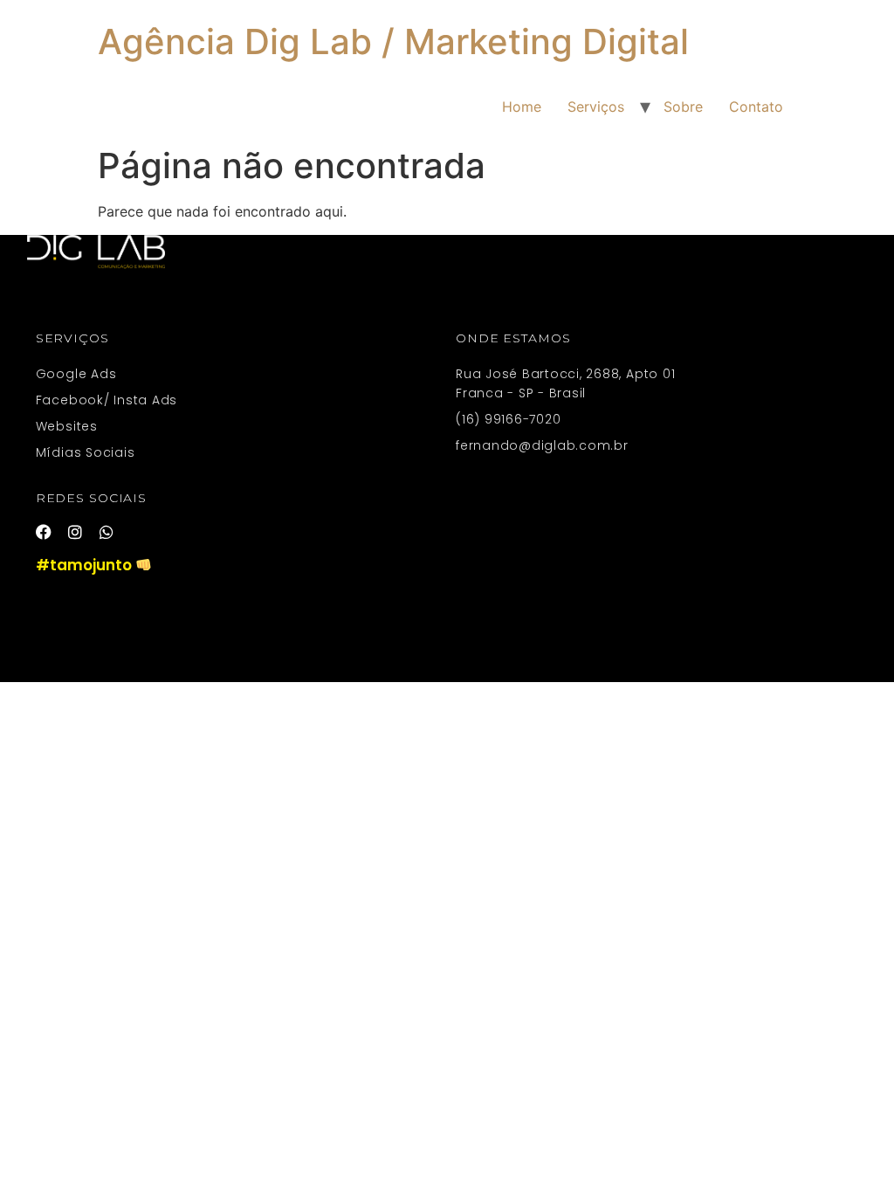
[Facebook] (44, 532)
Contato (756, 106)
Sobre (683, 106)
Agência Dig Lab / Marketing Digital (393, 41)
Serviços (595, 106)
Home (521, 106)
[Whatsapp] (106, 532)
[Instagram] (75, 532)
